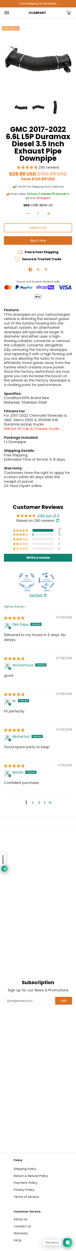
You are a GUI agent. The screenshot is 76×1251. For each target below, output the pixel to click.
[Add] (48, 213)
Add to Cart (38, 227)
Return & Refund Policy (31, 1176)
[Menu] (6, 12)
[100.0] (26, 581)
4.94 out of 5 (48, 515)
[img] (14, 618)
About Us (20, 1219)
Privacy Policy (24, 1190)
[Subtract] (27, 213)
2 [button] (33, 802)
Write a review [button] (38, 557)
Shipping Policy (25, 1169)
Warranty (21, 1233)
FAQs (17, 1240)
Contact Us (22, 1226)
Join (63, 1000)
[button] (68, 12)
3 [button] (39, 802)
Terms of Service (26, 1197)
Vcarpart (37, 13)
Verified (35, 595)
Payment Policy (25, 1182)
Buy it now (38, 240)
